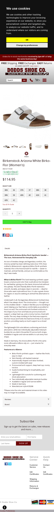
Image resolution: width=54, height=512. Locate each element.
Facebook (6, 463)
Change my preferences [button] (27, 45)
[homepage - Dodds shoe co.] (27, 72)
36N (6, 190)
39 (14, 195)
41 (45, 195)
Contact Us (46, 466)
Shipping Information (34, 480)
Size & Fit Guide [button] (8, 204)
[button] (27, 118)
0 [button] (39, 80)
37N (21, 190)
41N (37, 195)
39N (6, 195)
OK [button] (27, 40)
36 (14, 190)
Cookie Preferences (7, 511)
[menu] (44, 80)
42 (14, 200)
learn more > (34, 66)
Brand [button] (7, 404)
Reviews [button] (8, 399)
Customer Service (34, 466)
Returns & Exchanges (34, 487)
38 (45, 190)
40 (30, 195)
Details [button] (7, 248)
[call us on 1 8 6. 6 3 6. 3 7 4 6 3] (32, 80)
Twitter (9, 463)
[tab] (27, 248)
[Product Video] (26, 154)
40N (21, 195)
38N (37, 190)
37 (30, 190)
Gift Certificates (34, 473)
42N (6, 200)
